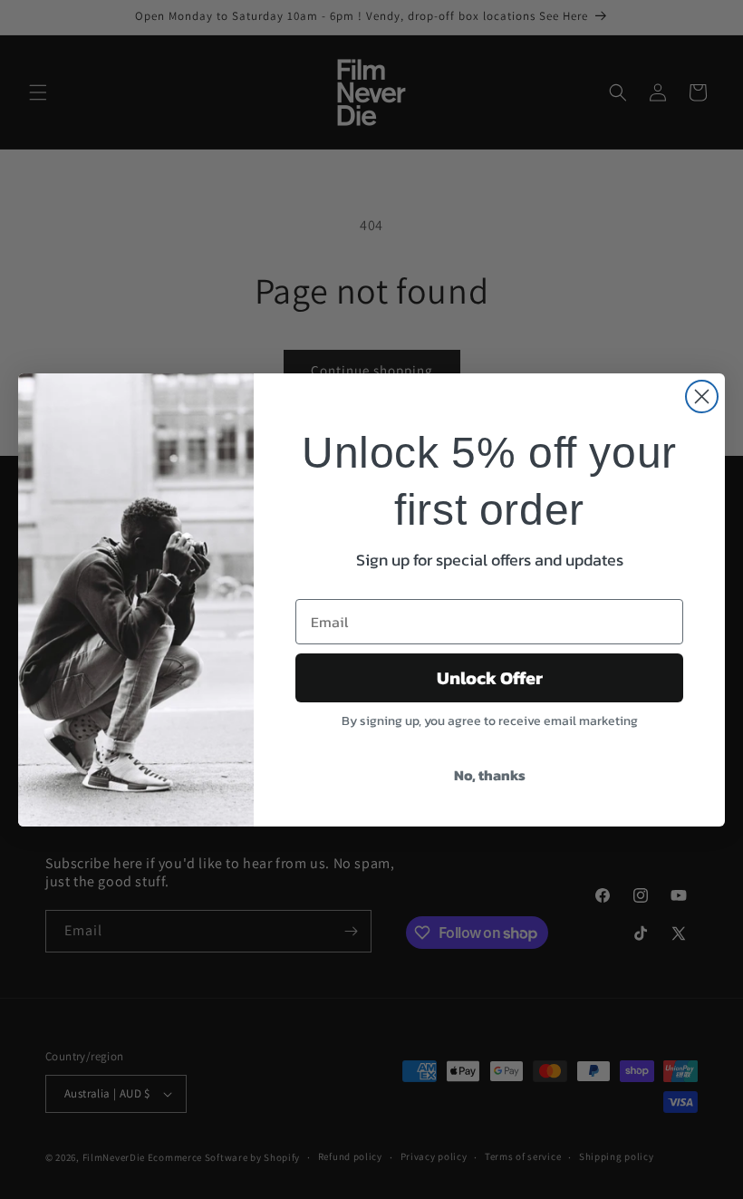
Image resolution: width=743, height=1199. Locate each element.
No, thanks (490, 775)
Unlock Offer (490, 677)
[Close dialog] (702, 396)
